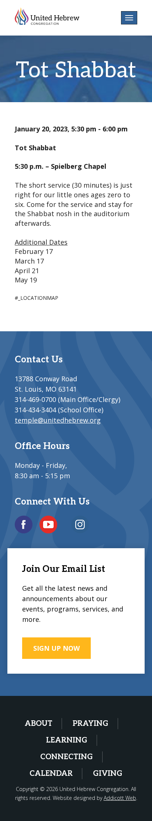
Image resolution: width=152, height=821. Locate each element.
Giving (107, 773)
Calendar (51, 773)
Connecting (66, 757)
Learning (66, 740)
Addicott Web (120, 797)
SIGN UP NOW (56, 648)
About (38, 723)
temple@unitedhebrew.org (58, 420)
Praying (90, 723)
